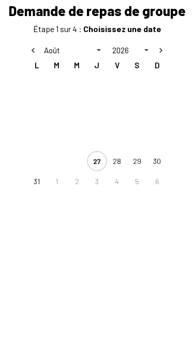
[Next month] (161, 50)
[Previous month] (33, 50)
